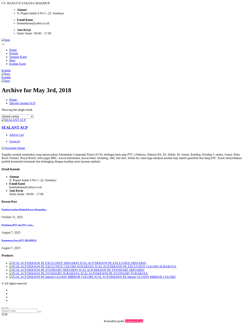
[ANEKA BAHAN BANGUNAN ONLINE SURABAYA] (6, 39)
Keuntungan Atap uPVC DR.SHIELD (19, 240)
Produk (13, 53)
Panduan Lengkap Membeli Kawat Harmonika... (24, 209)
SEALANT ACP (15, 127)
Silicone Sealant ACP (22, 103)
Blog (12, 60)
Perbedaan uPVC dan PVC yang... (18, 225)
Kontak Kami (17, 63)
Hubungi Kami (134, 321)
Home (13, 50)
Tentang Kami (18, 56)
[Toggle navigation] (3, 44)
